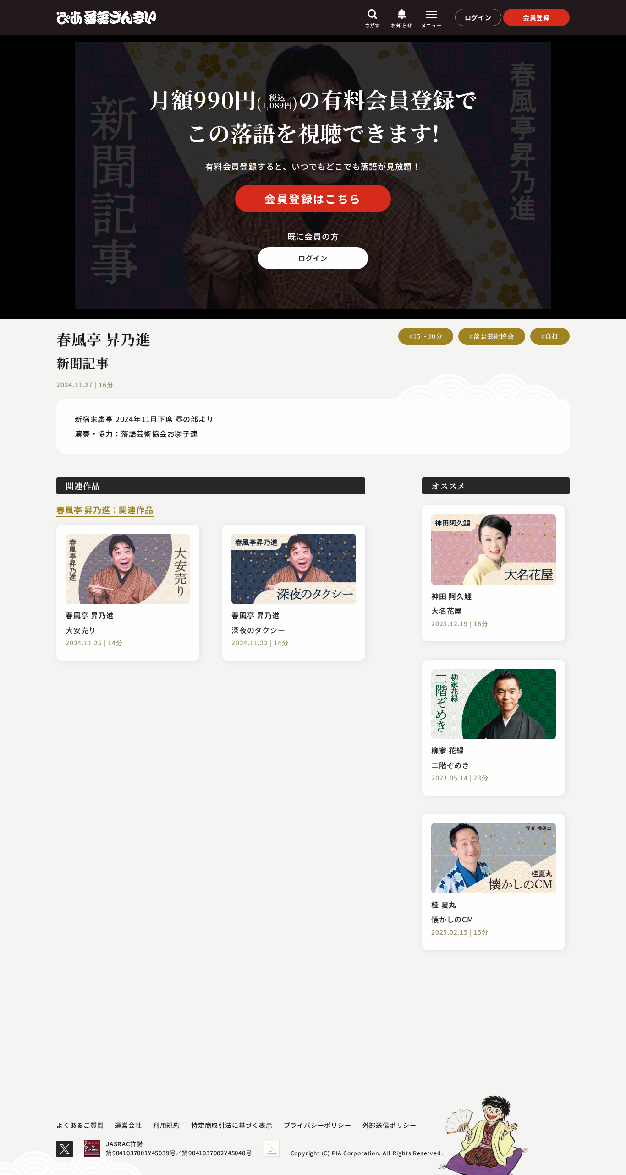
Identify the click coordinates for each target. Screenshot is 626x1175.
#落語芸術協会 (491, 336)
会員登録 (536, 17)
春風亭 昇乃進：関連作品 (105, 510)
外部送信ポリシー (389, 1125)
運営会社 (128, 1125)
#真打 (550, 336)
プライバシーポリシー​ (317, 1125)
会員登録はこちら (312, 198)
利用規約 (166, 1125)
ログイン (478, 17)
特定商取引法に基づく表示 (232, 1125)
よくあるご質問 (80, 1125)
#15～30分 (426, 336)
